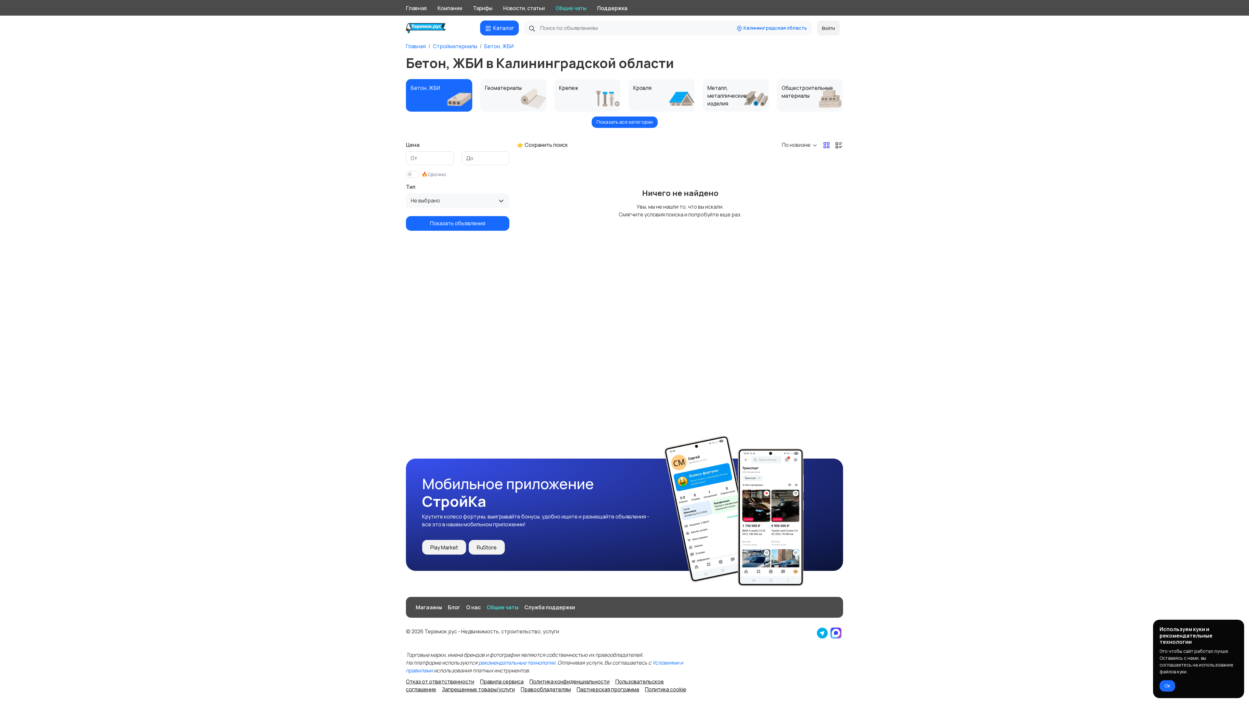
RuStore (487, 547)
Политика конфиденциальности (570, 681)
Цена (413, 144)
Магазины (429, 607)
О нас (473, 607)
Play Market (444, 547)
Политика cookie (665, 689)
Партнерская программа (608, 689)
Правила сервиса (502, 681)
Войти (828, 28)
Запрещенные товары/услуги (478, 689)
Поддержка (612, 8)
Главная (416, 8)
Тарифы (482, 8)
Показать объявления (457, 223)
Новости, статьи (524, 8)
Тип (410, 186)
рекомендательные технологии (516, 662)
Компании (449, 8)
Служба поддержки (549, 607)
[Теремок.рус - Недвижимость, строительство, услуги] (431, 28)
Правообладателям (546, 689)
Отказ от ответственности (440, 681)
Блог (454, 607)
